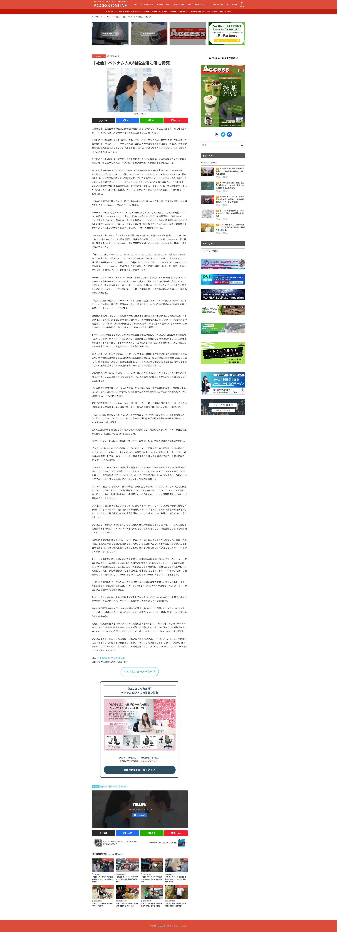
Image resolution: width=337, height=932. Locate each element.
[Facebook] (139, 815)
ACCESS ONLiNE (163, 926)
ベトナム (115, 787)
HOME (96, 17)
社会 (117, 17)
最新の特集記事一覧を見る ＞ (140, 769)
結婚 (124, 787)
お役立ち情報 (179, 4)
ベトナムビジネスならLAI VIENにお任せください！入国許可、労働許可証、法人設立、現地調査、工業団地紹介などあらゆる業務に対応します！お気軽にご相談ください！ (168, 11)
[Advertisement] (223, 437)
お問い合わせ (217, 4)
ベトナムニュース (163, 4)
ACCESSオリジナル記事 (143, 4)
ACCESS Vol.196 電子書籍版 (223, 58)
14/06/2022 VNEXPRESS (110, 657)
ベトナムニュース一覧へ (138, 671)
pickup (105, 787)
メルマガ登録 (231, 4)
